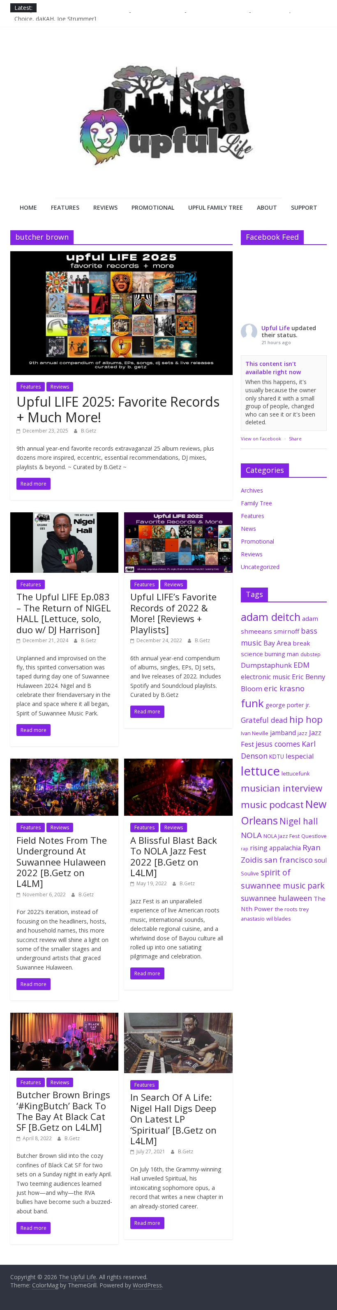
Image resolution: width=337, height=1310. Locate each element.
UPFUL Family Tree (215, 207)
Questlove (314, 836)
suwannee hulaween (276, 898)
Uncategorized (260, 567)
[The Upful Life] (168, 123)
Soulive (250, 873)
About (267, 207)
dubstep (310, 654)
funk (252, 703)
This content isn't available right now (273, 368)
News (248, 528)
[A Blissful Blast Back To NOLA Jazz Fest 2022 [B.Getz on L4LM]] (178, 763)
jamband (283, 732)
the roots (286, 909)
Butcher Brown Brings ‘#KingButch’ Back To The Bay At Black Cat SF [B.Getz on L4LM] (63, 1110)
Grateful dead (264, 720)
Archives (252, 490)
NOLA (251, 835)
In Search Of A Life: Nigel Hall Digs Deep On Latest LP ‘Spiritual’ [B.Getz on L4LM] (173, 1119)
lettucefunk (296, 773)
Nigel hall (298, 821)
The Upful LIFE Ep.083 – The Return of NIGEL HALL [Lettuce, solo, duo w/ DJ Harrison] (63, 612)
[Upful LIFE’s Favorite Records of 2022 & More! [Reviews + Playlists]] (178, 517)
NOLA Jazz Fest (281, 836)
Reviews (105, 207)
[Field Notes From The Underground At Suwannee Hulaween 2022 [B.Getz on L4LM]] (64, 763)
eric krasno (284, 688)
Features (65, 207)
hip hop (306, 719)
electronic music (265, 676)
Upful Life (275, 328)
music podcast (272, 804)
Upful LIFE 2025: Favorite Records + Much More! (117, 409)
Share (295, 438)
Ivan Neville (254, 733)
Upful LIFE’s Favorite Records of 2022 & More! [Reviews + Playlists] (173, 612)
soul (320, 860)
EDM (301, 665)
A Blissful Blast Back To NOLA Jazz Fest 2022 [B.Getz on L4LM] (173, 856)
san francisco (288, 859)
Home (28, 207)
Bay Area (277, 643)
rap (244, 849)
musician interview (281, 788)
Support (304, 207)
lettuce (260, 771)
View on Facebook (261, 438)
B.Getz (88, 430)
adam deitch (270, 617)
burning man (282, 654)
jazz (302, 733)
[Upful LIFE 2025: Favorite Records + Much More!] (121, 256)
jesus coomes (278, 744)
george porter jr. (287, 705)
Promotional (153, 207)
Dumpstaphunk (266, 665)
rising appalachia (275, 847)
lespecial (300, 756)
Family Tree (256, 503)
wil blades (278, 918)
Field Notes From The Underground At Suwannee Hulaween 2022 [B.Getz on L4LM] (61, 862)
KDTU (276, 756)
